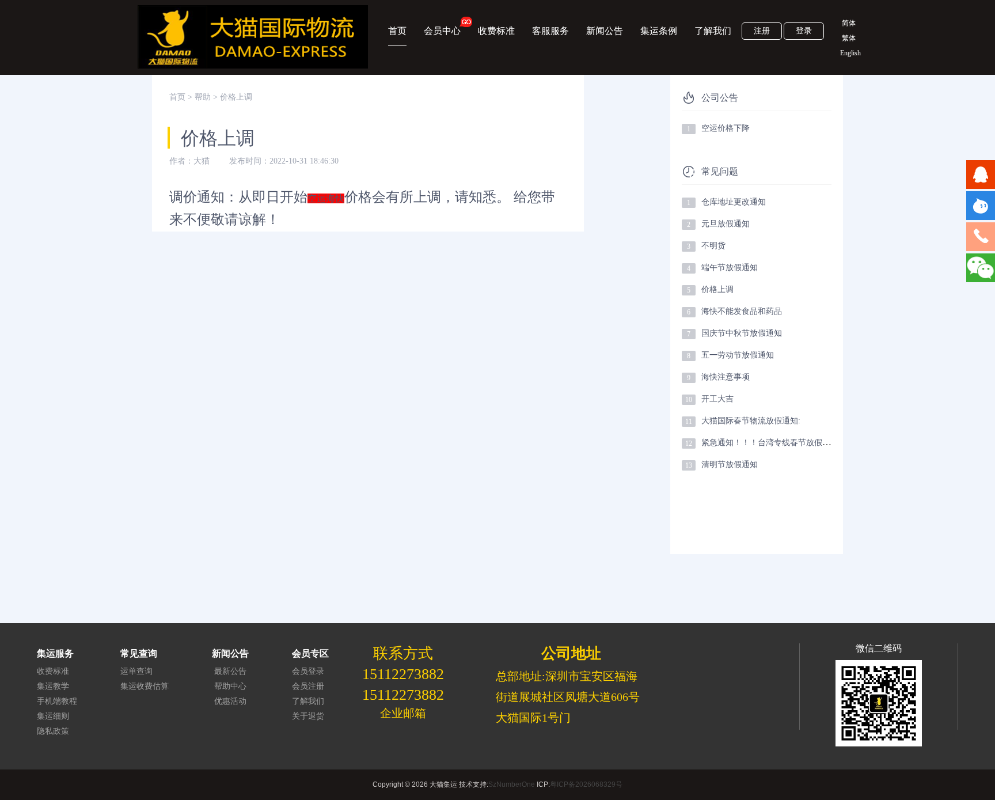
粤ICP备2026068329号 (586, 784)
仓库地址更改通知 (733, 202)
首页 (397, 31)
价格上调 (717, 289)
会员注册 (308, 686)
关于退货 (308, 716)
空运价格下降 (725, 128)
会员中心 (442, 31)
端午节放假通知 (729, 267)
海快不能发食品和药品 (741, 311)
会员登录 (308, 671)
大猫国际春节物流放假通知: (750, 420)
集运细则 (53, 716)
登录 (804, 30)
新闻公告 (604, 31)
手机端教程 (57, 701)
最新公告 (230, 671)
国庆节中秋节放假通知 (741, 333)
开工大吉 (717, 399)
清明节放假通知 (729, 464)
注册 (762, 30)
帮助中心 (230, 686)
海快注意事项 (725, 377)
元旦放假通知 (725, 223)
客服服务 (550, 31)
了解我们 (712, 31)
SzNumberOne (511, 784)
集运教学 (53, 686)
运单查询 (136, 671)
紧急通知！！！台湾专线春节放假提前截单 (778, 442)
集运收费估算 (144, 686)
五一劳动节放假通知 (737, 355)
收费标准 (496, 31)
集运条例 (658, 31)
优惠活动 (230, 701)
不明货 (713, 245)
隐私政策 (53, 731)
